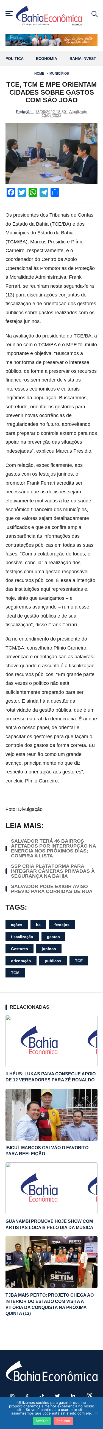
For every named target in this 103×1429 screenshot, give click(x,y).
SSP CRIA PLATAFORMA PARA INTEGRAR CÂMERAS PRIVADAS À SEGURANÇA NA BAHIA (53, 871)
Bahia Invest (82, 59)
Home (39, 73)
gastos (53, 937)
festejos (61, 924)
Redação (24, 111)
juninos (49, 949)
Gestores (19, 949)
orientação (21, 961)
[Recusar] (96, 1413)
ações (16, 924)
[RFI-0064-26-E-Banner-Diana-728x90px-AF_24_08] (51, 39)
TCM (15, 973)
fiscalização (22, 937)
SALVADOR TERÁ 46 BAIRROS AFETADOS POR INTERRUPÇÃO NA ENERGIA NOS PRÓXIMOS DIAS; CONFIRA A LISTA (53, 848)
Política (14, 59)
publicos (53, 961)
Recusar (63, 1421)
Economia (46, 59)
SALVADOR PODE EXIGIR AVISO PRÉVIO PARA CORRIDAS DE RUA (52, 889)
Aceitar (41, 1421)
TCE (79, 961)
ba (38, 924)
